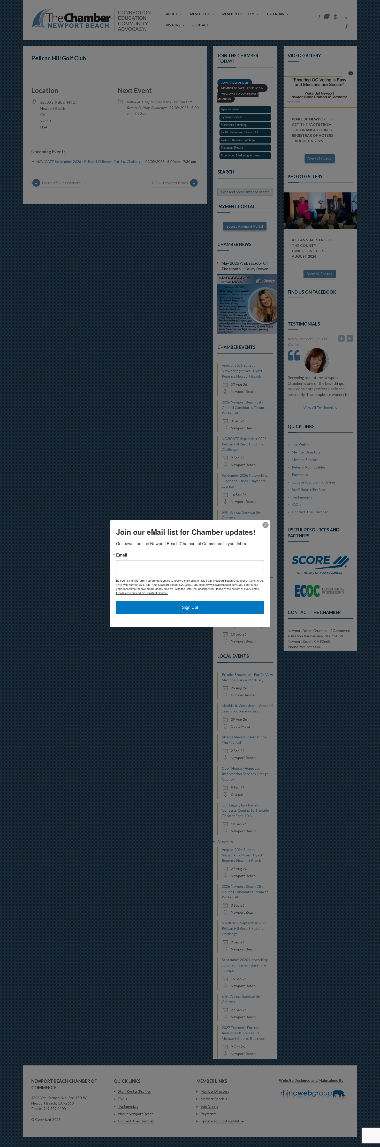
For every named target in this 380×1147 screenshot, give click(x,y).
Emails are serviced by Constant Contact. (142, 593)
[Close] (265, 525)
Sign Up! (190, 607)
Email (121, 555)
